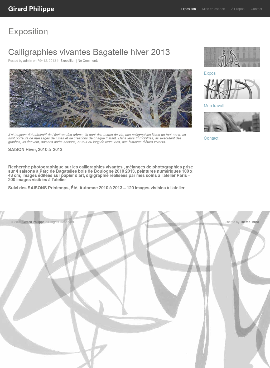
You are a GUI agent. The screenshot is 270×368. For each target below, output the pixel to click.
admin (27, 60)
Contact (256, 9)
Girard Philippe (31, 8)
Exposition (188, 9)
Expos (210, 73)
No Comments (88, 60)
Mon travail (214, 105)
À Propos (237, 9)
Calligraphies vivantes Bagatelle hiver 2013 (89, 51)
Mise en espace (213, 9)
